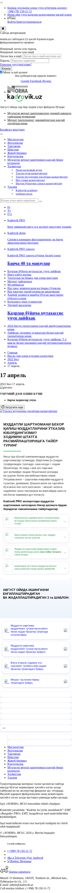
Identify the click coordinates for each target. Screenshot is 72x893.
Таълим (12, 186)
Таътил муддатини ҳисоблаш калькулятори (42, 176)
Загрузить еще (13, 407)
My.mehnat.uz (15, 284)
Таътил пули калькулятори (31, 173)
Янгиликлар (15, 142)
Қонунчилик (15, 156)
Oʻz (9, 214)
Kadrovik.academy (27, 190)
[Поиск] (40, 201)
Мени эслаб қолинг (15, 72)
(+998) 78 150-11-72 (19, 851)
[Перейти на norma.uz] (17, 91)
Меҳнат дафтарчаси (19, 281)
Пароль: (5, 60)
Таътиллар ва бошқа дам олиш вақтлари (32, 277)
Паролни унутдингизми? (16, 64)
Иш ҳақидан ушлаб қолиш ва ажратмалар (33, 291)
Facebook (36, 81)
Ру (9, 207)
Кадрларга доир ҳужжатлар (24, 301)
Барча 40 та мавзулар (28, 263)
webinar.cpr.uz (24, 193)
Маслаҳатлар (15, 139)
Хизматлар (14, 166)
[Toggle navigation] (1, 2)
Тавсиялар (13, 146)
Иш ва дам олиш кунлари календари (30, 355)
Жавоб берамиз (17, 153)
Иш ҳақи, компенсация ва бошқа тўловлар (34, 288)
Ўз (9, 210)
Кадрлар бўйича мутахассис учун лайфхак (34, 271)
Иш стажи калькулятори (30, 180)
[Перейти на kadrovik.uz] (24, 100)
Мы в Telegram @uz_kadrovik (25, 857)
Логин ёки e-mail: (11, 56)
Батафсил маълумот (12, 129)
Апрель (12, 362)
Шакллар (13, 149)
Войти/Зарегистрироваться (24, 21)
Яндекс (47, 81)
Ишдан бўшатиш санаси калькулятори (39, 183)
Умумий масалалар (19, 305)
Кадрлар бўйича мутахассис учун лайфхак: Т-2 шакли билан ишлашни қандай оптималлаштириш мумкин (39, 343)
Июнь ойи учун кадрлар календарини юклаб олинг (39, 14)
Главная (12, 352)
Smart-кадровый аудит (29, 170)
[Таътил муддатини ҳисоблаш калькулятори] (28, 411)
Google (25, 81)
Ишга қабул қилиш (19, 274)
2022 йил (13, 359)
